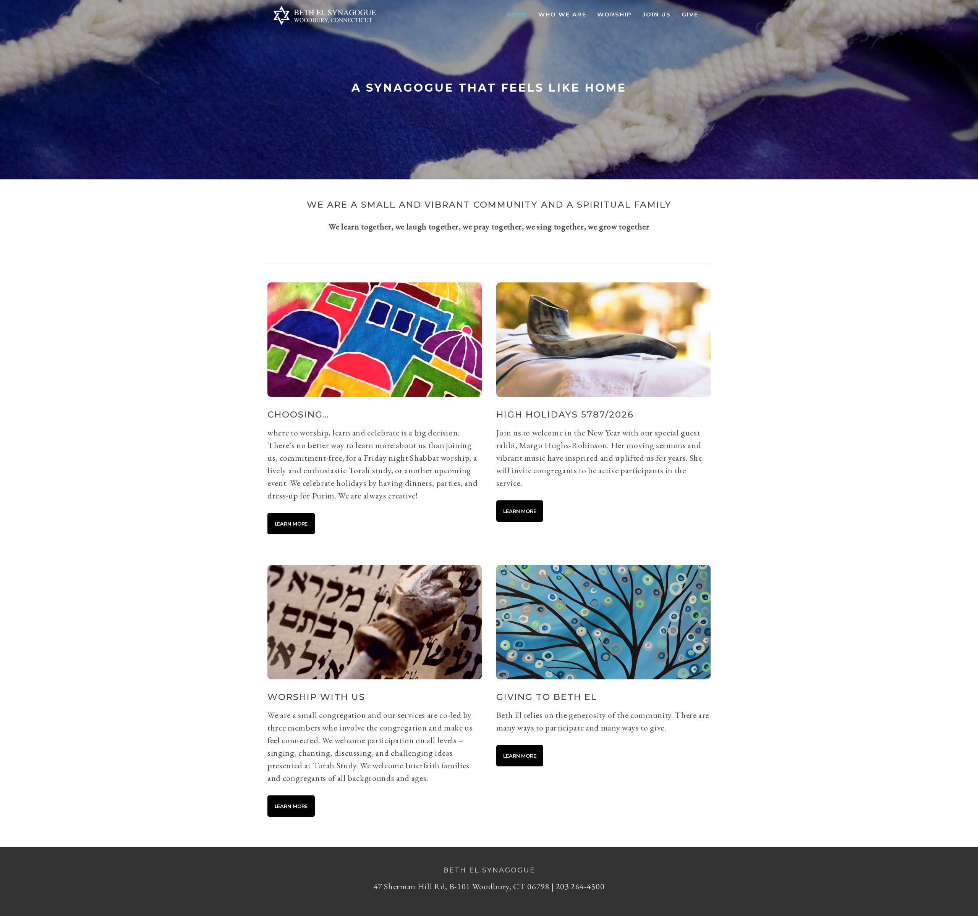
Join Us (657, 14)
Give (690, 14)
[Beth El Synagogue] (324, 25)
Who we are (562, 14)
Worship (614, 14)
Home (517, 14)
